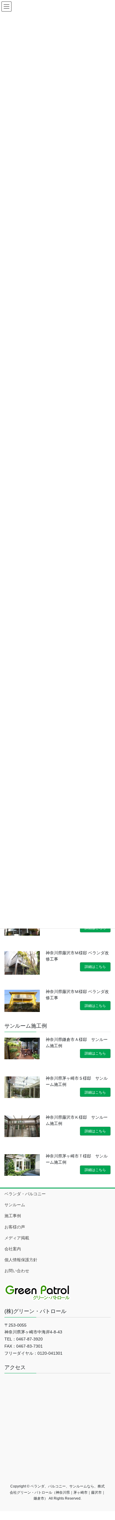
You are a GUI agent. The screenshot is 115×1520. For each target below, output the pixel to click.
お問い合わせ (16, 1270)
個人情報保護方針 (20, 1259)
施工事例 (12, 1215)
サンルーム (14, 1204)
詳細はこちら (95, 967)
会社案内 (12, 1248)
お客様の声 (14, 1227)
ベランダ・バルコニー (25, 1193)
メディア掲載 (16, 1238)
